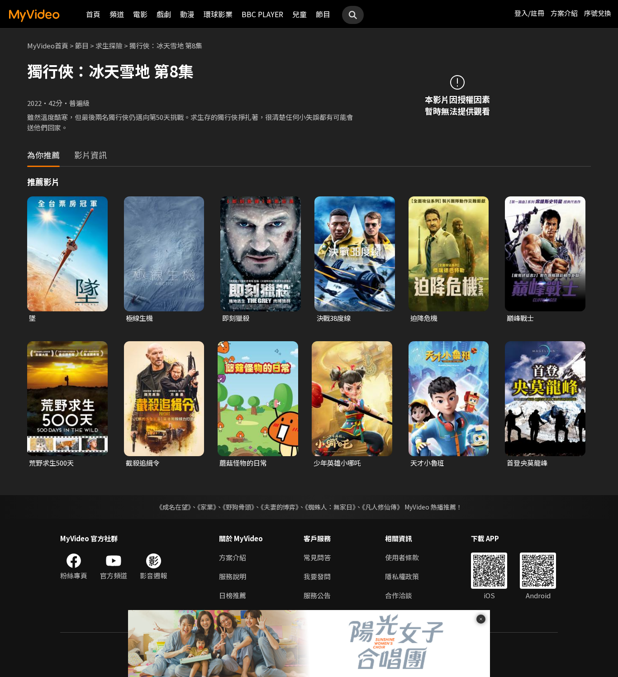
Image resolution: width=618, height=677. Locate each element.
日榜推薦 (232, 595)
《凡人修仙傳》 (382, 506)
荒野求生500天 (51, 462)
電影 (140, 14)
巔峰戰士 (520, 318)
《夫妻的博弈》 (280, 506)
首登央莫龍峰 (527, 462)
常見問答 (317, 557)
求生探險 (109, 45)
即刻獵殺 (235, 318)
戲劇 (164, 14)
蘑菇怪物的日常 (243, 462)
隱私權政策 (402, 576)
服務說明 (232, 576)
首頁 (93, 14)
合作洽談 (398, 595)
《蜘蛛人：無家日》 (330, 506)
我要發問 (317, 576)
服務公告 (317, 595)
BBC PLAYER (262, 14)
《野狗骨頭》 (238, 506)
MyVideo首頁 (47, 45)
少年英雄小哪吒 (337, 462)
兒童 (299, 14)
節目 (323, 14)
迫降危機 (423, 318)
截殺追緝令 (143, 462)
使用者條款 (402, 557)
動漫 (187, 14)
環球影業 (218, 14)
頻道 (116, 14)
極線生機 (139, 318)
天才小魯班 (427, 462)
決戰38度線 (333, 318)
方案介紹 (564, 13)
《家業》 (206, 506)
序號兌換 (597, 13)
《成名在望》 (173, 506)
